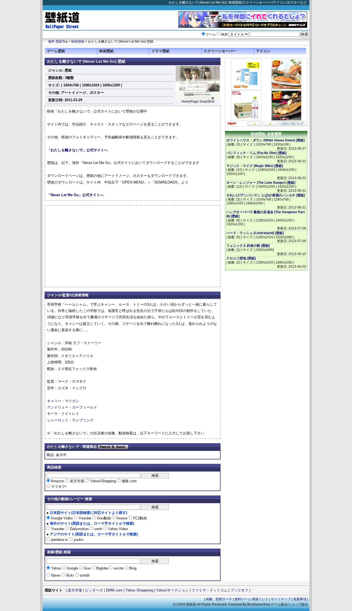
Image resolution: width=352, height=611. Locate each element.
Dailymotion (79, 529)
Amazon (57, 481)
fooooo (122, 518)
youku (78, 540)
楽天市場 (77, 481)
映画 (224, 34)
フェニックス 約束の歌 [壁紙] (248, 246)
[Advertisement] (93, 246)
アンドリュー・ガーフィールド (72, 407)
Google (72, 568)
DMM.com (114, 590)
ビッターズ (94, 590)
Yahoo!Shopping (103, 481)
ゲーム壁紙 (56, 51)
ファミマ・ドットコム (209, 590)
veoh (98, 529)
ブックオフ (239, 590)
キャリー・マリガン (63, 401)
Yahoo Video (117, 529)
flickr (70, 575)
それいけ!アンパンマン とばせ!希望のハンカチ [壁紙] (265, 195)
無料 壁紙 (55, 41)
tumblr (84, 575)
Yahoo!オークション (172, 590)
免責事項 (299, 599)
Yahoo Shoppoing (139, 590)
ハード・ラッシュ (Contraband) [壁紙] (255, 233)
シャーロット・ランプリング (70, 420)
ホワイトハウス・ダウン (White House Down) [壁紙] (265, 140)
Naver (56, 575)
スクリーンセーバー (220, 51)
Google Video (62, 518)
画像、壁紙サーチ (219, 599)
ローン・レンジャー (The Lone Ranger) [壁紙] (260, 183)
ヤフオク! (58, 486)
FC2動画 (139, 518)
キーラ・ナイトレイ (63, 414)
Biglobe (102, 568)
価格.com (128, 481)
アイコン (263, 51)
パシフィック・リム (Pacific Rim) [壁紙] (256, 153)
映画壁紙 (77, 41)
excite (119, 568)
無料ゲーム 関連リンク (251, 599)
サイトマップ (281, 599)
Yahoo (56, 568)
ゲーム (211, 34)
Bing (132, 568)
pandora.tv (59, 540)
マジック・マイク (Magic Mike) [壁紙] (254, 166)
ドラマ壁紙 (160, 51)
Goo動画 (104, 518)
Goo (87, 568)
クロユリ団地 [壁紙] (241, 258)
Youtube (84, 518)
